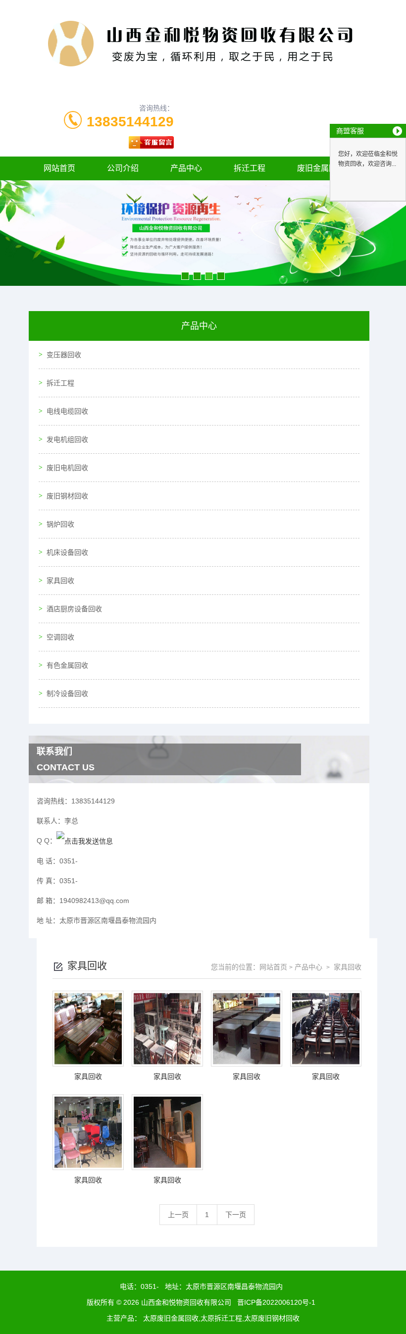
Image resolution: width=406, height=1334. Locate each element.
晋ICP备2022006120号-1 (276, 1302)
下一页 (235, 1215)
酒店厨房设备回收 (74, 609)
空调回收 (60, 637)
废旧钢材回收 (67, 496)
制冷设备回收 (67, 693)
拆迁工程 (249, 168)
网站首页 (59, 168)
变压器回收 (64, 355)
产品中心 (186, 168)
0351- (150, 1286)
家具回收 (60, 581)
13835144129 (130, 121)
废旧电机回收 (67, 468)
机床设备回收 (67, 552)
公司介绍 (123, 168)
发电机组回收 (67, 439)
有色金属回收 (67, 665)
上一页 (178, 1215)
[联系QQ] (84, 841)
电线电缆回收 (67, 411)
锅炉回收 (60, 524)
